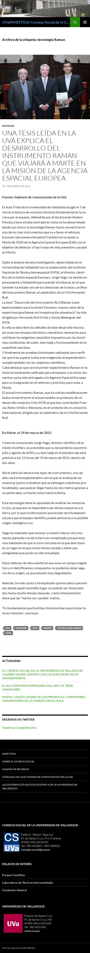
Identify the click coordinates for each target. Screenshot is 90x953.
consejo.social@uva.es (35, 849)
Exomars (21, 628)
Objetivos (9, 753)
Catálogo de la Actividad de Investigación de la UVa (37, 776)
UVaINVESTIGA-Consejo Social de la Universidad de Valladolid (36, 22)
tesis (9, 633)
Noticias (8, 125)
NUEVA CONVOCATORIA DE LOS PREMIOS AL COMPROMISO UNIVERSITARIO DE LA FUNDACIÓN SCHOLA (43, 698)
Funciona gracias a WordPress (18, 947)
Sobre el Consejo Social (18, 761)
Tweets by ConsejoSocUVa (19, 727)
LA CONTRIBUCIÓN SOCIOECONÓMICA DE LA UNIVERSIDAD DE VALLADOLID (39, 786)
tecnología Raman (69, 628)
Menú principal (85, 22)
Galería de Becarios (15, 769)
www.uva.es (32, 931)
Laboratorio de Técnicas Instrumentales (27, 882)
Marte (48, 628)
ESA (8, 628)
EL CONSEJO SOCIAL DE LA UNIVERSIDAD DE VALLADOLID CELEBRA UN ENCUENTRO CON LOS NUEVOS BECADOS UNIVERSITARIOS (42, 674)
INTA (35, 628)
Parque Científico (13, 875)
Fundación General (14, 890)
